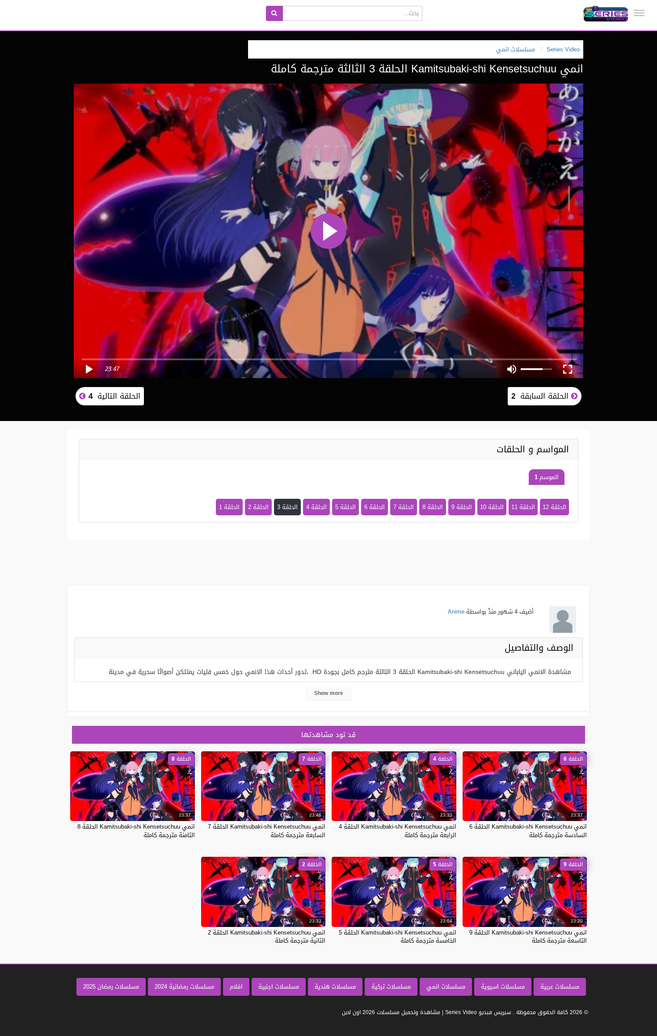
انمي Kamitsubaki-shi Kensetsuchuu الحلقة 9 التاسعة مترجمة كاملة (528, 936)
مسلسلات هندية (335, 986)
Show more (328, 693)
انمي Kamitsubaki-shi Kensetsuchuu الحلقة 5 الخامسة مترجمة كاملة (397, 936)
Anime (456, 611)
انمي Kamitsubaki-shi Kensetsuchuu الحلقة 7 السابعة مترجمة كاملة (266, 830)
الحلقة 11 (523, 507)
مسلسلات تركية (391, 986)
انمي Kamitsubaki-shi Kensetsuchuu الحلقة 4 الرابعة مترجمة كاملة (397, 830)
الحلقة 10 (492, 507)
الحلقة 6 (374, 507)
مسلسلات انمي (445, 986)
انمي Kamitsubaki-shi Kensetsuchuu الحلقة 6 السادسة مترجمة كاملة (528, 830)
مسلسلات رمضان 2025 (111, 986)
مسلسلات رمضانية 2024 (184, 986)
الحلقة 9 (461, 507)
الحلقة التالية (113, 396)
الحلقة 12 (554, 507)
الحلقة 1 (229, 507)
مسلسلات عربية (559, 986)
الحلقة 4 (316, 507)
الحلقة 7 (403, 507)
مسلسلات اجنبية (278, 986)
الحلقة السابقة (541, 396)
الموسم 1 (547, 477)
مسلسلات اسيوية (503, 986)
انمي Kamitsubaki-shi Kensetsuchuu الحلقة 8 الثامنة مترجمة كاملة (136, 830)
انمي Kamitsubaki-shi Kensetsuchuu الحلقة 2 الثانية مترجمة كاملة (266, 936)
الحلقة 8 (432, 507)
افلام (236, 986)
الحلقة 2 (258, 507)
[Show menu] (639, 13)
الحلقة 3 (287, 507)
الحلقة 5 (345, 507)
